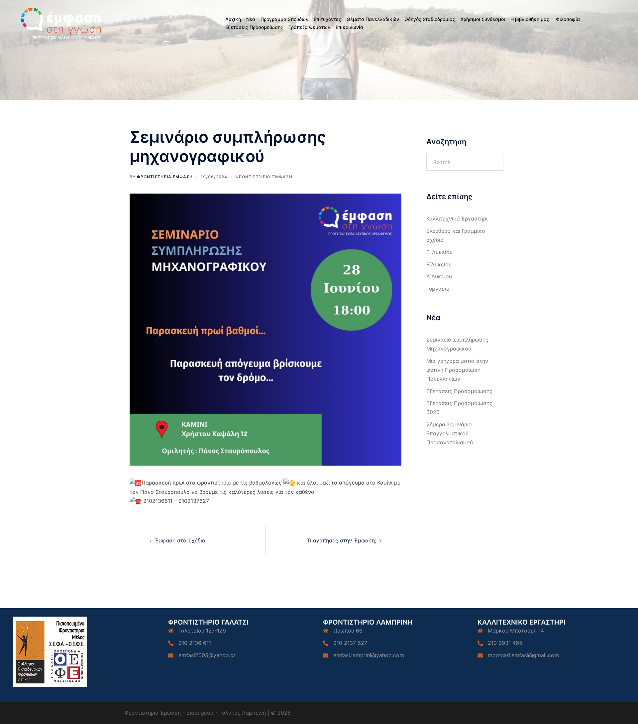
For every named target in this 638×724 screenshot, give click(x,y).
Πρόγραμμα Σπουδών (284, 19)
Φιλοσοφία (568, 19)
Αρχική (233, 19)
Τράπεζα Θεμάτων (309, 27)
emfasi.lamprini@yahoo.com (368, 655)
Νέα (250, 19)
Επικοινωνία (349, 27)
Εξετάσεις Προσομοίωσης (254, 27)
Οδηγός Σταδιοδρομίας (429, 19)
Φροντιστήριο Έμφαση (263, 176)
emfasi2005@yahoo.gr (207, 655)
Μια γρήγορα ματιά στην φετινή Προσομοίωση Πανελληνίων (457, 370)
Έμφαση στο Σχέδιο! (181, 540)
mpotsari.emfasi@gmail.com (523, 655)
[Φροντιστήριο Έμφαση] (62, 22)
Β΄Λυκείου (439, 264)
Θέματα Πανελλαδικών (373, 19)
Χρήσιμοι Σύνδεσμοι (483, 19)
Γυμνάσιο (438, 288)
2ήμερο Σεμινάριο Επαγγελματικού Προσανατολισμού (449, 433)
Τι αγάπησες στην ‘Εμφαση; (341, 540)
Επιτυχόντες (327, 19)
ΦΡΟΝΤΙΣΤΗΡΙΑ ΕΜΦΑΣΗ (165, 176)
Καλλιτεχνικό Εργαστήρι (456, 218)
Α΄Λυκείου (439, 276)
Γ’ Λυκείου (439, 252)
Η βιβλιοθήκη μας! (530, 19)
